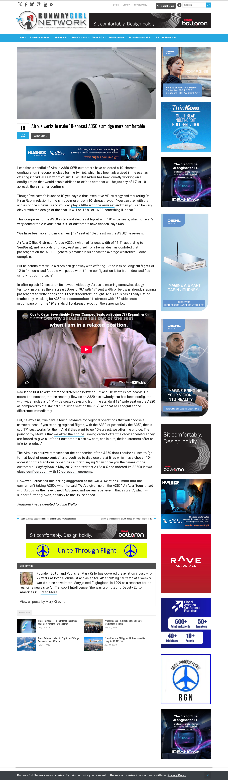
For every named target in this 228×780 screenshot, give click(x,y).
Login (116, 5)
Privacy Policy (140, 5)
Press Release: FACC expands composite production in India (123, 622)
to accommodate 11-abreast (85, 299)
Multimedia (61, 37)
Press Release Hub (140, 37)
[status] (207, 775)
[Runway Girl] (52, 29)
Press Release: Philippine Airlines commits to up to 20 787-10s (124, 639)
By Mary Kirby (40, 135)
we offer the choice (69, 434)
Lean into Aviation (40, 37)
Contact (126, 5)
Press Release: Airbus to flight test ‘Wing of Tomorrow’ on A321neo (59, 639)
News (23, 37)
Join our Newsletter (166, 37)
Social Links (167, 6)
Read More (49, 592)
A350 (107, 453)
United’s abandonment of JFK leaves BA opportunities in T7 (126, 518)
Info (179, 5)
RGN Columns (79, 37)
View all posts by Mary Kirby (42, 602)
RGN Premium (116, 37)
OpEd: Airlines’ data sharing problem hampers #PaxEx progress (48, 518)
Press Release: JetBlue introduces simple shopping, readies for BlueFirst (57, 622)
